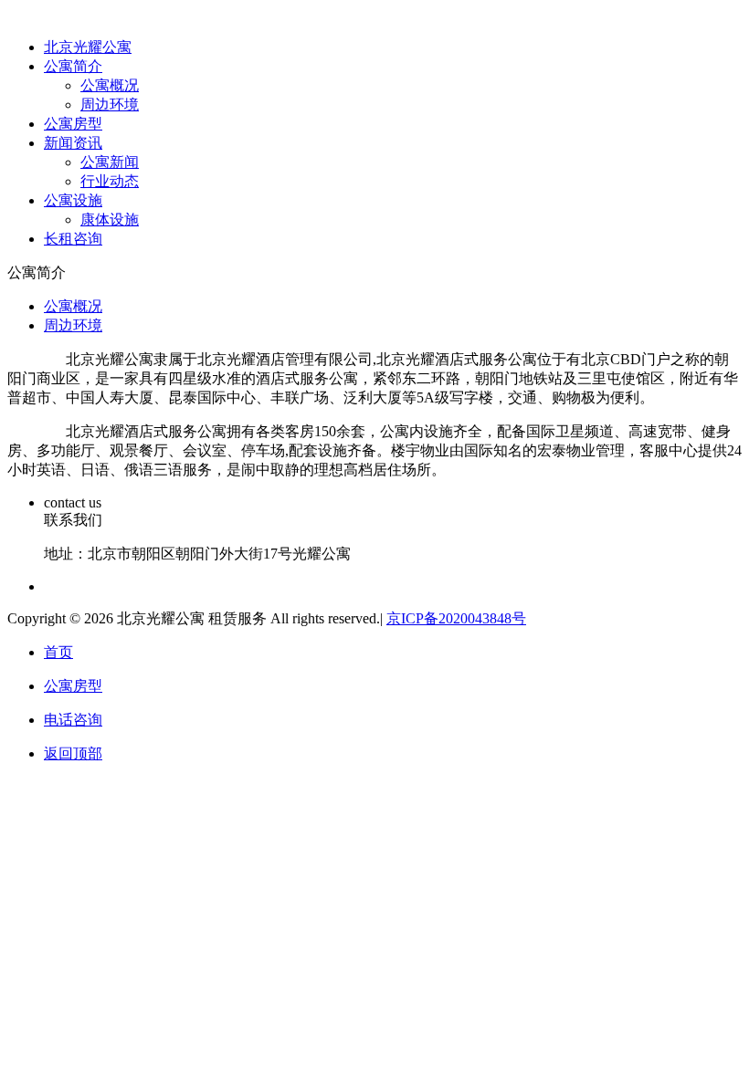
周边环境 (109, 104)
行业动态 (109, 181)
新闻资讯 (73, 143)
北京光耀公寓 (88, 47)
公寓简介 (73, 66)
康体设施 (109, 219)
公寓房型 (73, 123)
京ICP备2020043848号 (456, 618)
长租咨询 (73, 238)
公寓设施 (73, 200)
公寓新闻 (109, 162)
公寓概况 (109, 85)
